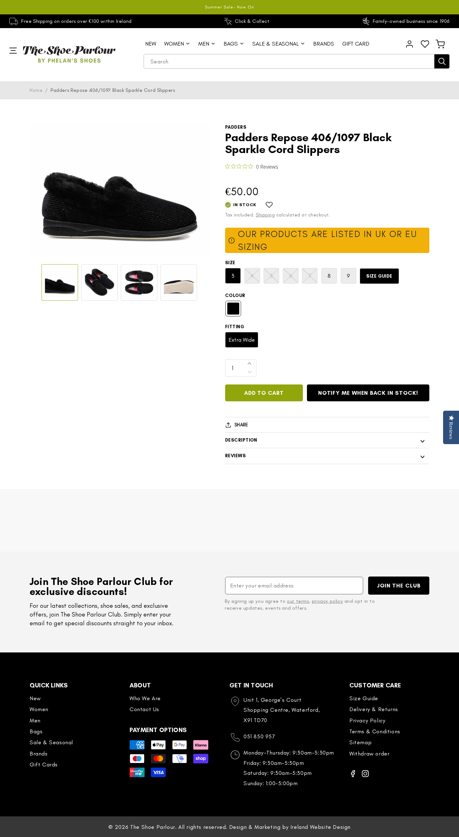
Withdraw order (369, 753)
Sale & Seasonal (51, 742)
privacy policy (327, 601)
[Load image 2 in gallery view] (99, 282)
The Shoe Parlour (152, 827)
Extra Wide (242, 339)
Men (35, 720)
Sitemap (360, 742)
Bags (36, 731)
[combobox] (296, 61)
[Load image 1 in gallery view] (60, 282)
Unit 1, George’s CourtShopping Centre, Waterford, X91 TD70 (282, 710)
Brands (39, 753)
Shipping (265, 215)
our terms (298, 601)
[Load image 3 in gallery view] (139, 282)
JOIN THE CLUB (399, 585)
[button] (440, 44)
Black (233, 308)
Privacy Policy (367, 720)
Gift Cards (44, 764)
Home (36, 90)
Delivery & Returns (373, 709)
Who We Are (145, 698)
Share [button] (241, 425)
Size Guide (379, 276)
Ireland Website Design (320, 827)
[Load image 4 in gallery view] (178, 282)
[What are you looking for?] (441, 61)
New (35, 698)
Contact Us (144, 709)
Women (39, 709)
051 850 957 (259, 736)
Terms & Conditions (374, 731)
